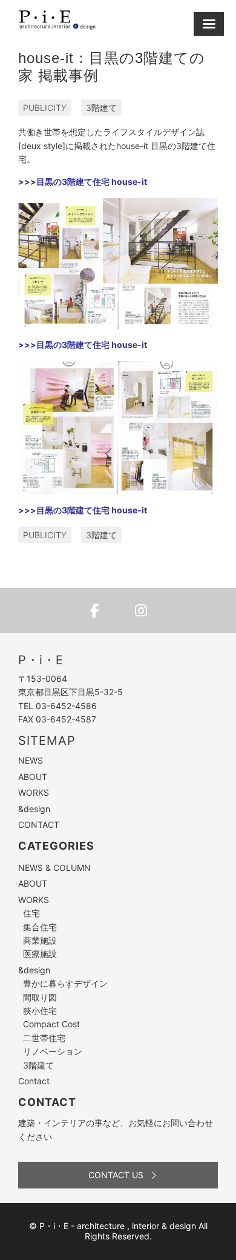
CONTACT (38, 824)
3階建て (101, 107)
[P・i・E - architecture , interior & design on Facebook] (95, 611)
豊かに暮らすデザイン (65, 983)
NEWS (30, 760)
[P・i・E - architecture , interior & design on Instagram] (141, 611)
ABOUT (32, 777)
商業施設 (40, 940)
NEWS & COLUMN (54, 867)
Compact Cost (51, 1024)
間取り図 (40, 997)
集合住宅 (40, 927)
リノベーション (52, 1051)
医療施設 (40, 953)
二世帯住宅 (44, 1038)
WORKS (33, 792)
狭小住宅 (40, 1010)
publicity (45, 107)
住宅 (31, 913)
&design (34, 809)
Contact (34, 1081)
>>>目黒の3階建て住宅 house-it (82, 181)
